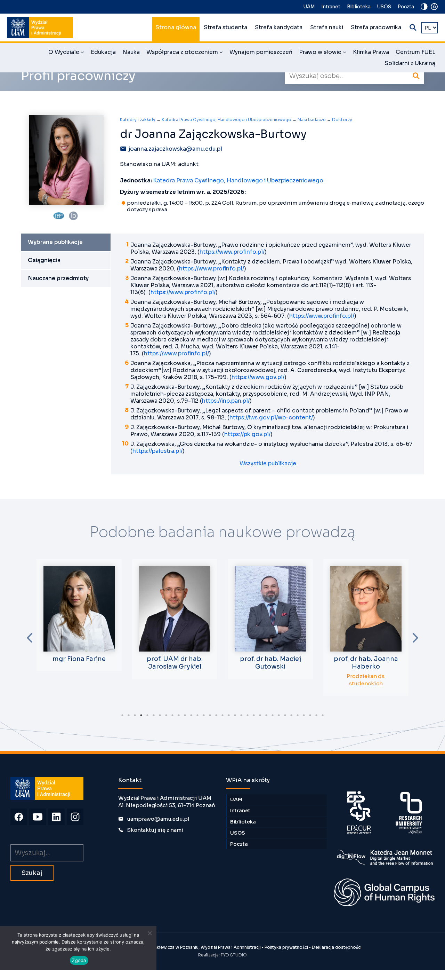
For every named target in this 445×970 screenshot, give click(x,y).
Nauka (131, 52)
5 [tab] (147, 715)
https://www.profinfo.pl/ (232, 252)
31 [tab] (310, 715)
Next (415, 638)
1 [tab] (122, 715)
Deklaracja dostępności (337, 947)
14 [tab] (204, 715)
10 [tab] (179, 715)
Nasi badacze (312, 119)
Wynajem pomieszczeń (260, 52)
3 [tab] (135, 715)
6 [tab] (154, 715)
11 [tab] (185, 715)
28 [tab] (291, 715)
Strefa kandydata (278, 27)
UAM (309, 7)
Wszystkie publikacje (268, 463)
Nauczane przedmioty (58, 278)
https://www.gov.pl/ (258, 377)
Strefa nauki (326, 27)
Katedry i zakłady (137, 119)
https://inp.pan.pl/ (226, 400)
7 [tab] (160, 715)
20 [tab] (241, 715)
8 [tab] (166, 715)
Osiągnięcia (44, 260)
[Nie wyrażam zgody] (149, 933)
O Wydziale (66, 53)
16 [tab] (216, 715)
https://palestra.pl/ (157, 451)
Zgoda (79, 960)
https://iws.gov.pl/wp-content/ (271, 417)
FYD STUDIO (234, 954)
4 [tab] (141, 715)
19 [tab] (235, 715)
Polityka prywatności (286, 947)
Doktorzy (342, 119)
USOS (384, 7)
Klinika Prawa (371, 52)
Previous (29, 638)
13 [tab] (197, 715)
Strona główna (175, 27)
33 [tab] (322, 715)
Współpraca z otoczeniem (184, 53)
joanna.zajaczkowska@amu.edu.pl (175, 148)
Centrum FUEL (415, 52)
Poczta (406, 7)
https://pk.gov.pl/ (247, 434)
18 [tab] (229, 715)
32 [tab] (316, 715)
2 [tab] (129, 715)
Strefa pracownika (376, 27)
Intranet (330, 7)
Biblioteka (359, 7)
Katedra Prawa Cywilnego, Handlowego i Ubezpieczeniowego (226, 119)
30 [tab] (304, 715)
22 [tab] (254, 715)
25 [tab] (272, 715)
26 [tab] (279, 715)
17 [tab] (222, 715)
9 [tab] (172, 715)
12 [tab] (191, 715)
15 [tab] (210, 715)
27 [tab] (285, 715)
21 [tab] (247, 715)
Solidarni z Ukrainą (410, 63)
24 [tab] (266, 715)
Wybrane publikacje (55, 242)
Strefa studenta (225, 27)
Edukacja (103, 52)
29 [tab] (297, 715)
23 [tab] (260, 715)
